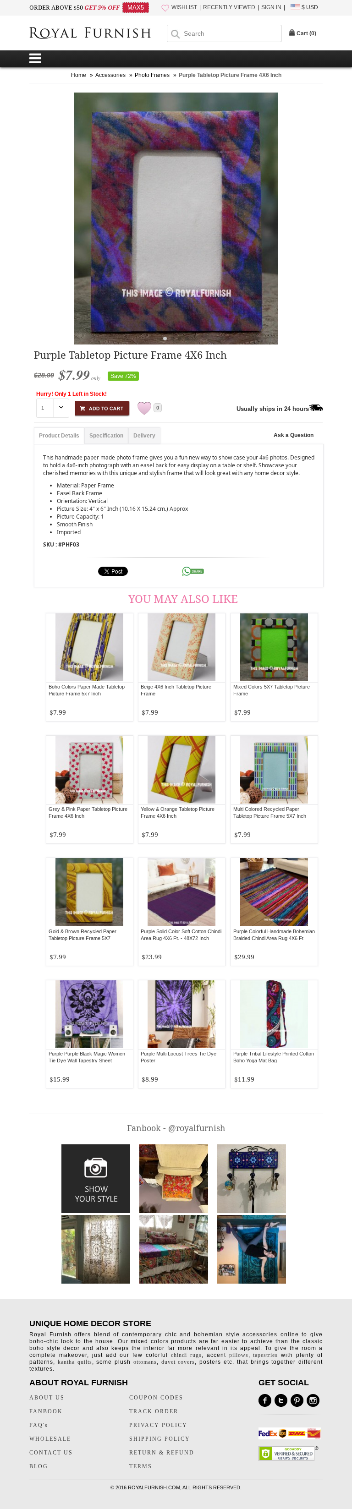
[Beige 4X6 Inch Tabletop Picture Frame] (181, 647)
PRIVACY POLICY (158, 1425)
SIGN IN (271, 7)
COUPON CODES (156, 1397)
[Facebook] (264, 1400)
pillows (238, 1355)
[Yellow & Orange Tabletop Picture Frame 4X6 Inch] (181, 770)
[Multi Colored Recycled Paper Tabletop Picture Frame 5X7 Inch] (274, 770)
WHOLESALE (50, 1439)
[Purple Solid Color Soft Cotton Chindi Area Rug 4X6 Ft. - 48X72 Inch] (181, 892)
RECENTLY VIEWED (229, 7)
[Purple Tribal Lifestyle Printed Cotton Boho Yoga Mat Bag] (274, 1014)
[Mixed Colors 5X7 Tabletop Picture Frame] (274, 647)
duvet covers (178, 1362)
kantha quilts (75, 1362)
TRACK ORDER (153, 1411)
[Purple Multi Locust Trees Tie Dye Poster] (181, 1014)
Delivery (144, 435)
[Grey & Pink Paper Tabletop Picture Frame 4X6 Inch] (89, 770)
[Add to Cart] (102, 407)
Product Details (59, 435)
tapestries (265, 1355)
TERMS (140, 1466)
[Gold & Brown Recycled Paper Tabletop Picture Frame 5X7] (89, 892)
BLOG (38, 1466)
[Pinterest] (297, 1400)
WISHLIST (184, 7)
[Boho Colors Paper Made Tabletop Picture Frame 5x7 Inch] (89, 647)
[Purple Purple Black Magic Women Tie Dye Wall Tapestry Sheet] (89, 1014)
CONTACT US (51, 1452)
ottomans (145, 1362)
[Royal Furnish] (98, 34)
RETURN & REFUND (161, 1452)
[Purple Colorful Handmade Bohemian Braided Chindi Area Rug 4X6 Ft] (274, 892)
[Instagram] (313, 1400)
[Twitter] (281, 1400)
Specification (106, 435)
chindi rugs (186, 1355)
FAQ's (38, 1425)
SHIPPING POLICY (159, 1439)
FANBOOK (46, 1411)
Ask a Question (294, 435)
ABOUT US (47, 1397)
